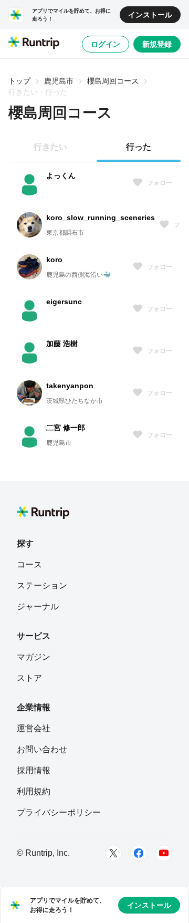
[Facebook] (138, 853)
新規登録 (157, 44)
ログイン (105, 44)
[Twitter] (113, 853)
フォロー (159, 182)
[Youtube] (163, 853)
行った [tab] (138, 146)
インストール (150, 15)
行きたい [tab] (50, 146)
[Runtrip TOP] (33, 43)
